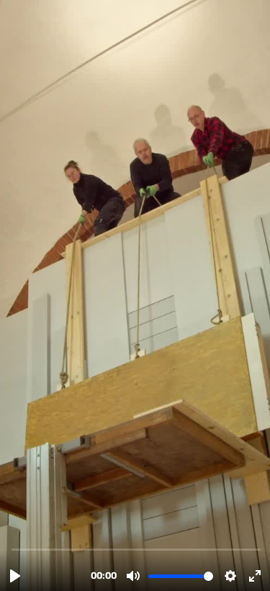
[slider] (136, 549)
